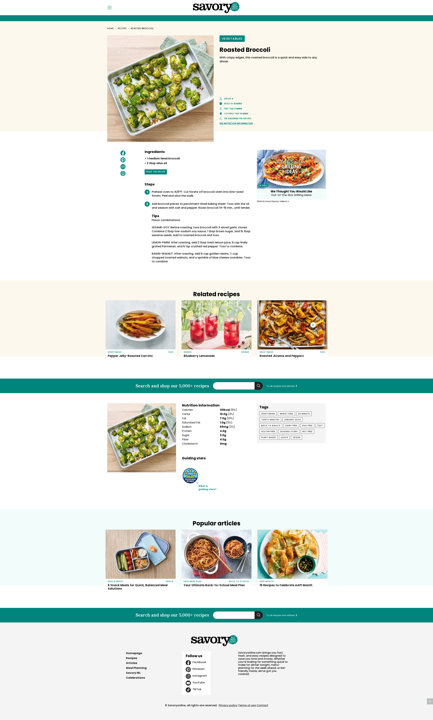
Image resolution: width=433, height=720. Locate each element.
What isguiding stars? (207, 488)
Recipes (122, 28)
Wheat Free (286, 413)
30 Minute (304, 413)
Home (110, 28)
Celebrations (135, 678)
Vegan (296, 437)
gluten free (268, 431)
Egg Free (307, 425)
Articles (131, 663)
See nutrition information (236, 123)
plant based (268, 437)
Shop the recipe (155, 172)
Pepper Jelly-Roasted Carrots (130, 356)
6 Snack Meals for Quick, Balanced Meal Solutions (138, 587)
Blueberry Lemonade (199, 356)
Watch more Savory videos (272, 201)
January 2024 (292, 419)
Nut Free (307, 431)
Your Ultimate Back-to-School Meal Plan (214, 585)
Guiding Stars (289, 431)
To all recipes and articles (281, 386)
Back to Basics (270, 425)
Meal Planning (136, 668)
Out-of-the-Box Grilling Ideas (291, 195)
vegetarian (268, 413)
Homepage (134, 653)
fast (320, 425)
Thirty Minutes (270, 419)
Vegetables (232, 38)
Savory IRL (133, 673)
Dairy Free (291, 425)
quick (284, 437)
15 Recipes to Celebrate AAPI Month (286, 585)
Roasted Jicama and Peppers (282, 356)
